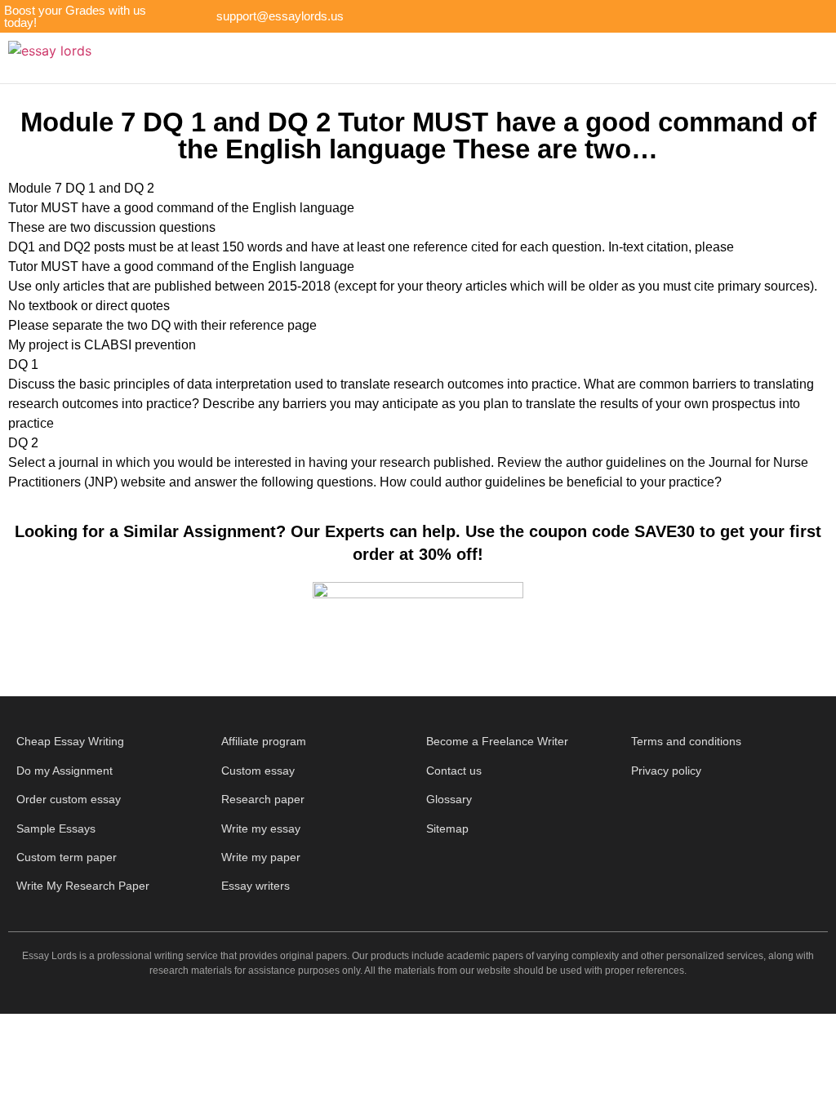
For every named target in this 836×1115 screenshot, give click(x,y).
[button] (453, 58)
